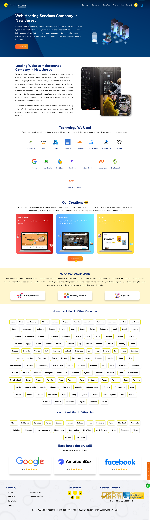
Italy (115, 351)
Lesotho (110, 358)
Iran (89, 351)
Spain (132, 387)
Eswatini (59, 344)
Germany (121, 344)
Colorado (37, 423)
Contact (129, 5)
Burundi (17, 336)
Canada (55, 336)
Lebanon (98, 358)
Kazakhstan (42, 358)
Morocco (75, 373)
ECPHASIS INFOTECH (109, 510)
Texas (136, 430)
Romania (136, 380)
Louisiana (100, 423)
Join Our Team (35, 492)
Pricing (115, 5)
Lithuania (29, 365)
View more (32, 249)
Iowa (90, 423)
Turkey (73, 394)
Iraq (97, 351)
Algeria (55, 322)
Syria (64, 394)
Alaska (13, 423)
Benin (73, 329)
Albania (45, 322)
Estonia (49, 344)
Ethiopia (71, 344)
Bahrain (15, 329)
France (99, 344)
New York (87, 430)
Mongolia (49, 373)
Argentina (88, 322)
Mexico (15, 373)
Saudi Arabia (30, 387)
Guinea (37, 351)
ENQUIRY (148, 471)
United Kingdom (109, 394)
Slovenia (78, 387)
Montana (28, 430)
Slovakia (66, 387)
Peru (82, 380)
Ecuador (18, 344)
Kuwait (64, 358)
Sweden (39, 394)
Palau (61, 380)
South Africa (120, 387)
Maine (111, 423)
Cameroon (42, 336)
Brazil (115, 329)
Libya (130, 358)
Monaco (37, 373)
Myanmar (87, 373)
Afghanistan (32, 322)
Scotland (93, 402)
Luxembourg (43, 365)
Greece (15, 351)
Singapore (54, 387)
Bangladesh (27, 329)
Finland (89, 344)
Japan (20, 358)
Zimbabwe (70, 402)
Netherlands (133, 373)
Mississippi (16, 430)
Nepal (121, 373)
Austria (123, 322)
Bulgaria (134, 329)
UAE (21, 322)
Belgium (62, 329)
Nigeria (28, 380)
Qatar (126, 380)
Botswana (104, 329)
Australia (112, 322)
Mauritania (123, 365)
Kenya (54, 358)
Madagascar (58, 365)
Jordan (30, 358)
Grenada (26, 351)
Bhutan (82, 329)
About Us (11, 497)
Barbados (40, 329)
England (82, 402)
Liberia (120, 358)
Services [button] (85, 5)
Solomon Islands (92, 387)
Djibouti (120, 336)
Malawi (70, 365)
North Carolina (102, 430)
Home (10, 492)
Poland (104, 380)
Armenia (100, 322)
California (25, 423)
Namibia (99, 373)
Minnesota (134, 423)
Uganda (84, 394)
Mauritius (136, 365)
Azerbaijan (135, 322)
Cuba (88, 336)
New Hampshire (43, 430)
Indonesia (79, 351)
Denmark (108, 336)
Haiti (46, 351)
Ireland (106, 351)
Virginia (68, 437)
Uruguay (132, 394)
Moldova (26, 373)
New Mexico (74, 430)
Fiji (80, 344)
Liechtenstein (15, 365)
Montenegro (62, 373)
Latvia (87, 358)
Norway (39, 380)
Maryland (122, 423)
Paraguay (71, 380)
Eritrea (38, 344)
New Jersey (59, 430)
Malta (112, 365)
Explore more (75, 259)
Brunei (124, 329)
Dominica (132, 336)
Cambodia (29, 336)
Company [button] (95, 5)
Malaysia (81, 365)
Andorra (66, 322)
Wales (104, 402)
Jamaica (134, 351)
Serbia (43, 387)
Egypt (28, 344)
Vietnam (46, 402)
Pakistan (50, 380)
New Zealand (15, 380)
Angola (77, 322)
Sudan (29, 394)
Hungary (56, 351)
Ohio (114, 430)
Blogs (10, 505)
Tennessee (125, 430)
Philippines (92, 380)
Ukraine (95, 394)
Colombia (66, 336)
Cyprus (97, 336)
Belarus (52, 329)
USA (122, 394)
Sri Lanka (18, 394)
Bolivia (92, 329)
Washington (80, 437)
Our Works (106, 5)
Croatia (78, 336)
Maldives (93, 365)
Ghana (132, 344)
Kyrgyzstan (76, 358)
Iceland (68, 351)
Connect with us (36, 497)
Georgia (110, 344)
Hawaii (70, 423)
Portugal (115, 380)
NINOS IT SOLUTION (77, 510)
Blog (122, 5)
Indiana (80, 423)
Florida (48, 423)
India (13, 322)
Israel (124, 351)
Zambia (58, 402)
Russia (18, 387)
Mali (103, 365)
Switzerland (52, 394)
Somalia (107, 387)
